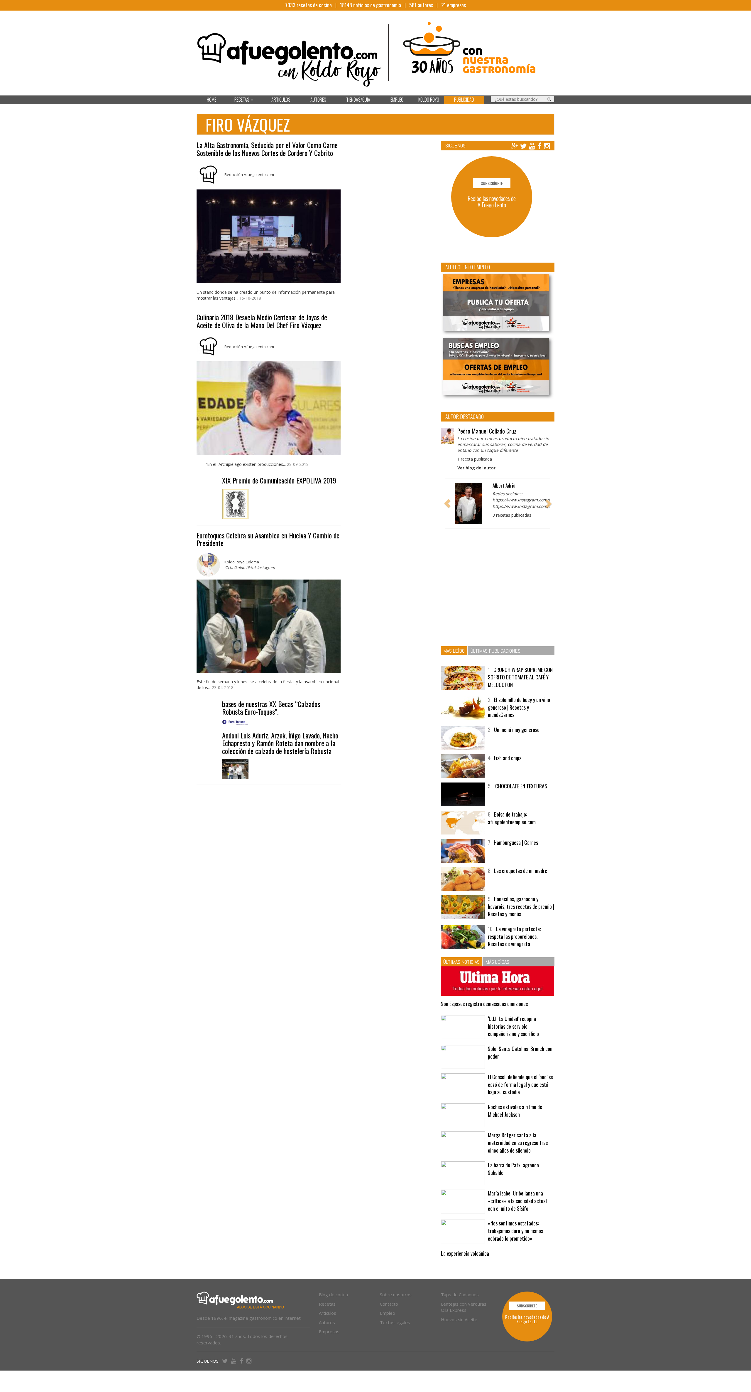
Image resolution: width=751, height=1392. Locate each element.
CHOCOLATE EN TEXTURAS (520, 786)
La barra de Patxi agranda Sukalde (513, 1168)
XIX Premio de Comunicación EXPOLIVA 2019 (279, 480)
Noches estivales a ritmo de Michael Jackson (515, 1110)
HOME (211, 99)
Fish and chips (507, 758)
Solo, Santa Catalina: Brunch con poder (520, 1052)
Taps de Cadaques (460, 1294)
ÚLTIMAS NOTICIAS (461, 961)
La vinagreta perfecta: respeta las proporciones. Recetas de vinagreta (514, 936)
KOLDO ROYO (428, 99)
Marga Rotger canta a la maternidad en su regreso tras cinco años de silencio (518, 1142)
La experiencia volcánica (465, 1253)
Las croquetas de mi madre (520, 870)
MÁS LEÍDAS (497, 961)
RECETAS (242, 99)
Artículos (327, 1313)
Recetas (327, 1304)
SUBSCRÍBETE (492, 183)
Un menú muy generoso (516, 729)
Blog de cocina (333, 1294)
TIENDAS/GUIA (358, 99)
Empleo (387, 1313)
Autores (327, 1322)
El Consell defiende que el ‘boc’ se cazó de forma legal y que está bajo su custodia (520, 1084)
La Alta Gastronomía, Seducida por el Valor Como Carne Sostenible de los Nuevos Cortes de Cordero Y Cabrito (267, 149)
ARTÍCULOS (280, 99)
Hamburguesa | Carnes (516, 842)
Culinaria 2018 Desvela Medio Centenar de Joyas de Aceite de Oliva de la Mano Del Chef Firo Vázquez (262, 321)
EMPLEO (396, 99)
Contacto (389, 1304)
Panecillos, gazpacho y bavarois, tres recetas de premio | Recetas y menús (521, 906)
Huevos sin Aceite (459, 1319)
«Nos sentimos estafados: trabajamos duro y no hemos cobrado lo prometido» (515, 1230)
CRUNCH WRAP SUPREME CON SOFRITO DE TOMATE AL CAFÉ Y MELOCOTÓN (520, 677)
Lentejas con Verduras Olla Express (463, 1307)
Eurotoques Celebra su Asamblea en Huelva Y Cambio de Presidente (268, 539)
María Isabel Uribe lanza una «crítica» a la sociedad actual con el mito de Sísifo (517, 1200)
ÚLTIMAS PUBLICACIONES (495, 650)
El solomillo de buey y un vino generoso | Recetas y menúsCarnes (519, 707)
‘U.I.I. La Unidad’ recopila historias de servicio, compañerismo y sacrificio (513, 1026)
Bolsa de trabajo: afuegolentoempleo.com (512, 818)
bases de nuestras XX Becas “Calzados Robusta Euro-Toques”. (271, 707)
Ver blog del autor (476, 468)
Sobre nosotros (396, 1294)
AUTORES (318, 99)
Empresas (329, 1331)
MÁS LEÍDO (454, 650)
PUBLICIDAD (464, 99)
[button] (447, 503)
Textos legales (395, 1322)
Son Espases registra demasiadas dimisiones (484, 1004)
